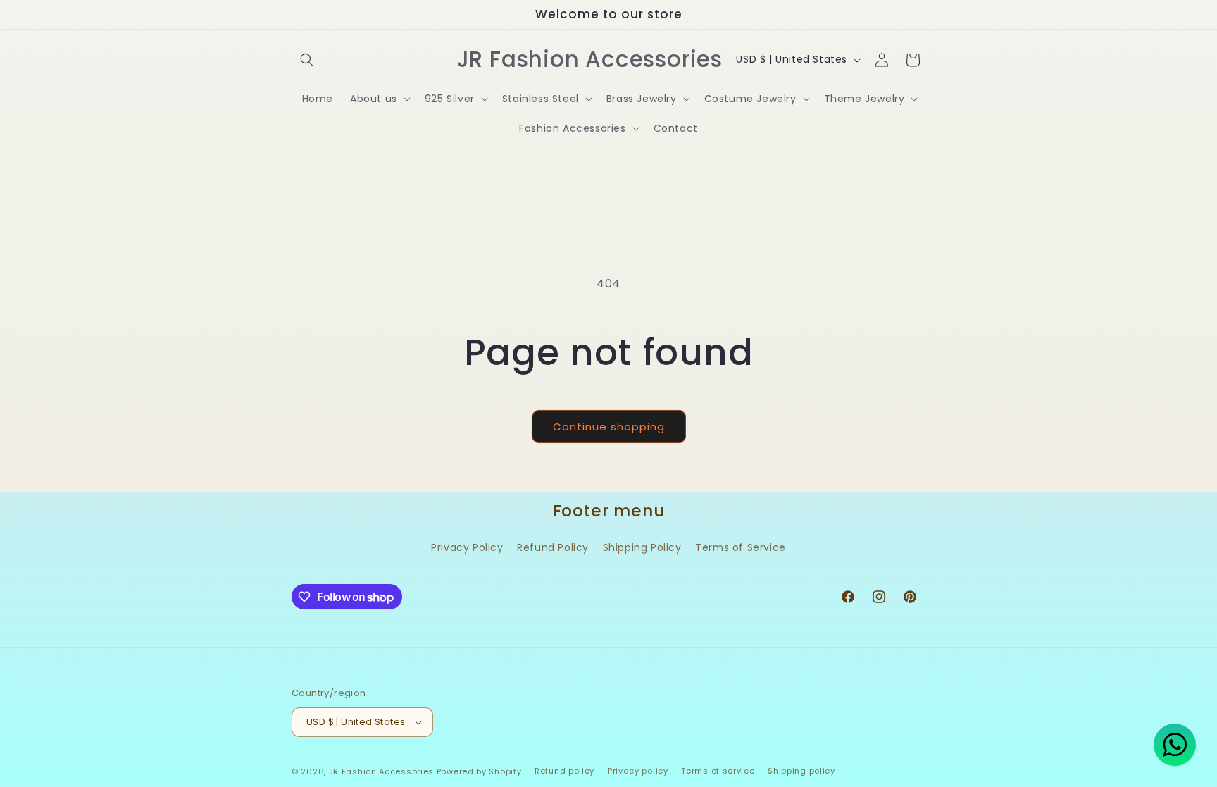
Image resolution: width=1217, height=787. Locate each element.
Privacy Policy (467, 547)
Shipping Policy (642, 547)
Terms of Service (740, 547)
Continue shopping (609, 426)
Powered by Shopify (479, 771)
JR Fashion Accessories (381, 771)
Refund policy (564, 770)
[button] (307, 59)
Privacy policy (638, 770)
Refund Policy (553, 547)
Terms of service (717, 770)
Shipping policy (801, 770)
